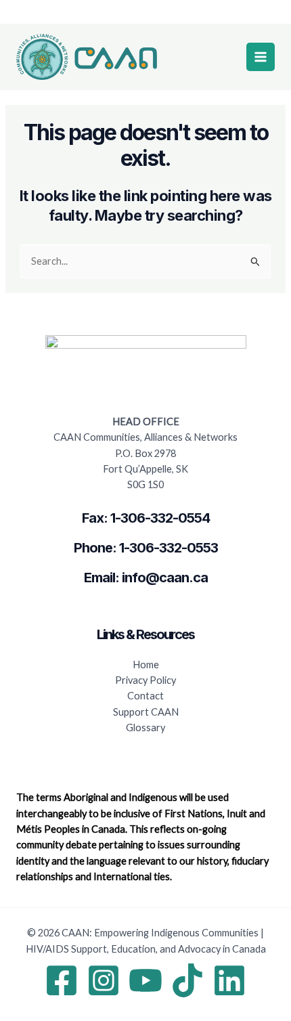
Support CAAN (146, 712)
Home (146, 664)
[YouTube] (145, 980)
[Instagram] (103, 980)
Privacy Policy (145, 680)
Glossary (145, 727)
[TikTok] (187, 980)
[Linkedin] (229, 980)
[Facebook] (62, 980)
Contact (145, 695)
